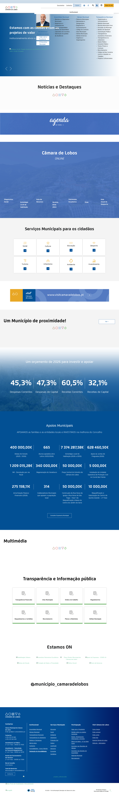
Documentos (60, 5)
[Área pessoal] (97, 5)
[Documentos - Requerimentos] (24, 606)
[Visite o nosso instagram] (84, 5)
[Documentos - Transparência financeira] (24, 587)
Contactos (69, 5)
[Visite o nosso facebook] (88, 5)
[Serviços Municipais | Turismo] (25, 258)
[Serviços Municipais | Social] (25, 240)
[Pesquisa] (93, 5)
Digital (77, 5)
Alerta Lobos (33, 743)
